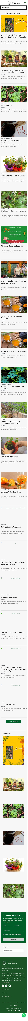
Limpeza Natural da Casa (11, 492)
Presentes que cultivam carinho (13, 176)
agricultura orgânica (6, 595)
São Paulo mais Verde (9, 457)
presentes (3, 173)
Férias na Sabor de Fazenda (12, 246)
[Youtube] (9, 986)
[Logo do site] (13, 2)
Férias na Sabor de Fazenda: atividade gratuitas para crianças (13, 71)
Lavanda (3, 419)
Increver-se (13, 939)
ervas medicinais (5, 208)
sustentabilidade (5, 489)
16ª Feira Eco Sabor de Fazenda (13, 351)
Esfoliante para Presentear (11, 527)
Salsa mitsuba (6, 105)
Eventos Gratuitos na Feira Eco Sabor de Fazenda (13, 563)
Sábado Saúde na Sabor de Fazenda (11, 317)
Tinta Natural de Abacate (10, 141)
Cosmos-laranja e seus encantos (13, 632)
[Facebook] (6, 986)
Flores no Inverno (8, 704)
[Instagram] (3, 986)
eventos (3, 32)
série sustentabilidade (6, 138)
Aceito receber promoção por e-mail (13, 934)
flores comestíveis (5, 630)
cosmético (3, 524)
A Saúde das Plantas (9, 597)
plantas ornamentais (6, 384)
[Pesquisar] (24, 7)
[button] (13, 721)
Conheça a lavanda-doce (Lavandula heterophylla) (10, 422)
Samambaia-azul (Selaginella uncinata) (12, 387)
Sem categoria (8, 243)
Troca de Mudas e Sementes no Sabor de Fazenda (13, 282)
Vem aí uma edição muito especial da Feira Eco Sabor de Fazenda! (14, 36)
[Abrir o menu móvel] (1, 2)
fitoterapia (3, 665)
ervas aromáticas (5, 103)
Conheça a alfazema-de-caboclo (13, 211)
